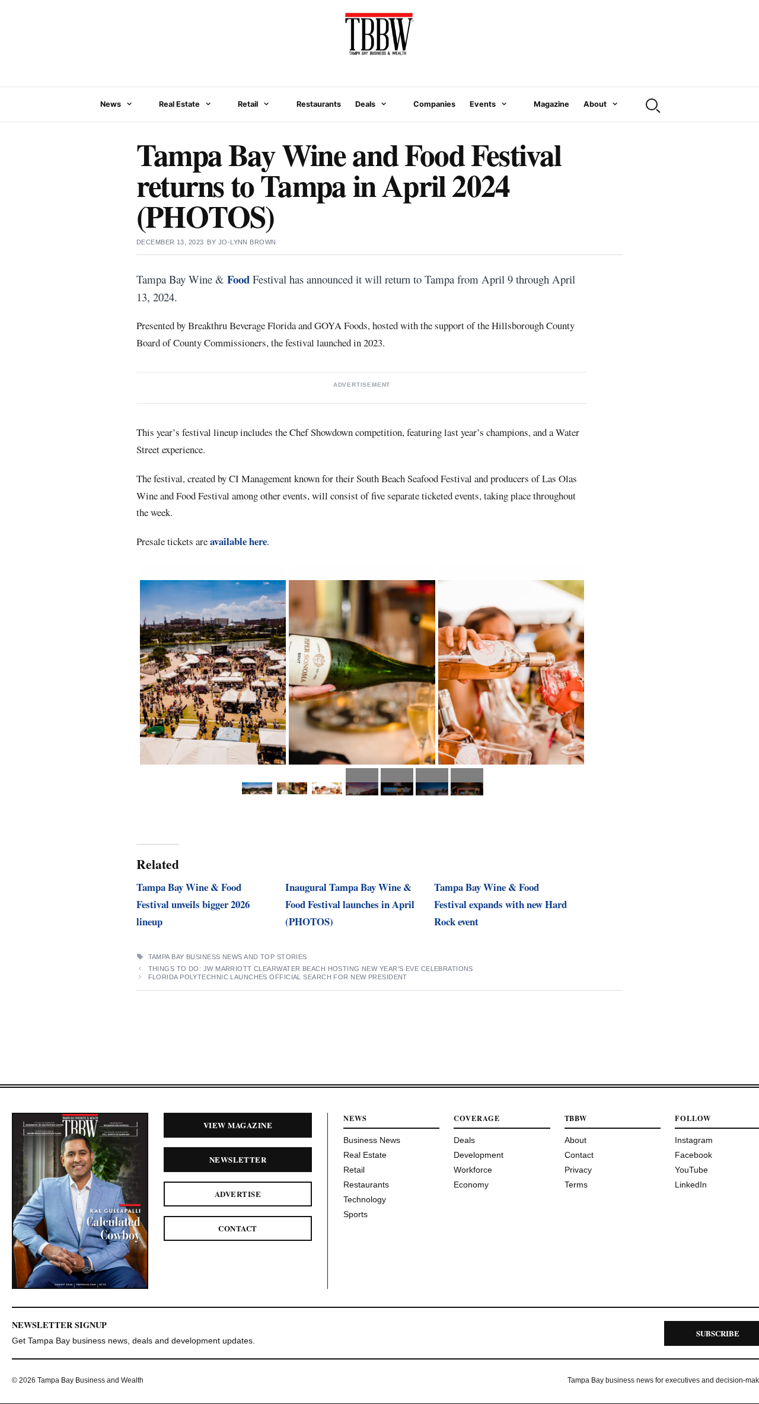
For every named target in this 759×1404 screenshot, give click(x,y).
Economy (471, 1184)
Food (238, 279)
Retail (248, 104)
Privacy (578, 1169)
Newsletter (238, 1159)
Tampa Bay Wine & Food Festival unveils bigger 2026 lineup (193, 904)
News (110, 104)
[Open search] (651, 104)
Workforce (473, 1169)
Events (483, 104)
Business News (371, 1140)
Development (478, 1155)
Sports (355, 1214)
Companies (434, 104)
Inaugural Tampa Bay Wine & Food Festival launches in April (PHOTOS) (349, 904)
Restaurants (318, 104)
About (595, 104)
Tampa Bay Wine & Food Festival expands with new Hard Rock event (500, 904)
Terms (576, 1184)
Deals (365, 104)
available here (238, 541)
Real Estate (179, 104)
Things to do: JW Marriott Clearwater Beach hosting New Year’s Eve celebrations (310, 968)
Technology (364, 1199)
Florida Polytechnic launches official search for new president (277, 976)
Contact (237, 1228)
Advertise (238, 1193)
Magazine (551, 104)
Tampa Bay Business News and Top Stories (227, 956)
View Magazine (237, 1125)
